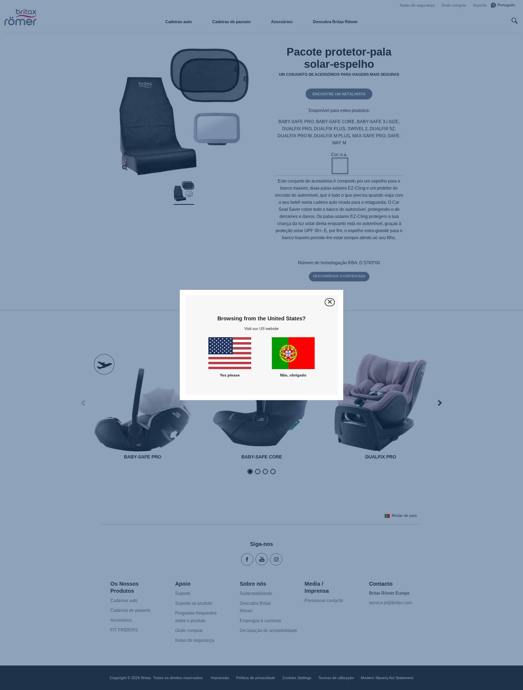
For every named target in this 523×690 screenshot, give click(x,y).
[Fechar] (330, 302)
